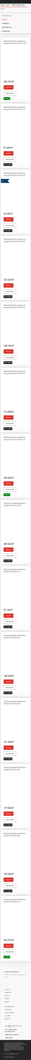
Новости (7, 989)
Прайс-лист (8, 992)
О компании (8, 1009)
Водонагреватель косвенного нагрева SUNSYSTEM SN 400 (15, 306)
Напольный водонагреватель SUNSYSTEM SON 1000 (15, 504)
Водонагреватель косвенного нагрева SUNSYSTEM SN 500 (15, 372)
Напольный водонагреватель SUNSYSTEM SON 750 (15, 900)
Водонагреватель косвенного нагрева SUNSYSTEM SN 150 (15, 108)
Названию (4, 19)
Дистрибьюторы (9, 1006)
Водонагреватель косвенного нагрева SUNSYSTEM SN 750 (15, 438)
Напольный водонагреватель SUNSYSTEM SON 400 (15, 768)
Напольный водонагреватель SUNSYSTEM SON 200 (15, 636)
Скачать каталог (10, 93)
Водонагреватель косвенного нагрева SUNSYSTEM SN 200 (15, 174)
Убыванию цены (6, 31)
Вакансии (7, 1018)
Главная (2, 5)
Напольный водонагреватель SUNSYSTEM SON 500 (15, 834)
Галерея (7, 998)
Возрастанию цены (7, 27)
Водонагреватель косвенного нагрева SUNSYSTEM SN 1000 (15, 42)
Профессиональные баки (18, 5)
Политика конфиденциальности (11, 1053)
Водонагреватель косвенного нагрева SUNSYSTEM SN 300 (15, 240)
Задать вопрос (9, 1038)
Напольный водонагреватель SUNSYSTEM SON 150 (15, 570)
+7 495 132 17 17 (13, 1026)
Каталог (8, 5)
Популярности (5, 23)
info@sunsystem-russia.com (12, 1034)
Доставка (7, 1015)
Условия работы (9, 1012)
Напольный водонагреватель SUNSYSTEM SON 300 (15, 702)
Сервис (7, 1001)
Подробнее (8, 87)
